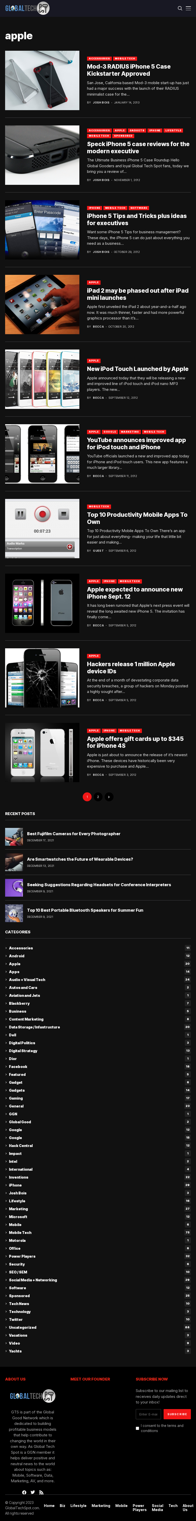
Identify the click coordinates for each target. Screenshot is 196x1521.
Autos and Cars (99, 987)
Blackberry (99, 1003)
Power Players (99, 1256)
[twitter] (33, 1492)
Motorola (99, 1240)
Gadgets (137, 130)
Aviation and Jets (99, 995)
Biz (62, 1506)
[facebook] (24, 1492)
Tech (173, 1506)
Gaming (99, 1098)
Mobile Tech (125, 58)
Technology (99, 1311)
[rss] (41, 1492)
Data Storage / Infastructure (99, 1027)
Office (99, 1248)
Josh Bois (101, 102)
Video (99, 1343)
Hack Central (99, 1145)
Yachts (99, 1351)
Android (99, 956)
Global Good (99, 1122)
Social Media (157, 1508)
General (99, 1106)
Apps (99, 972)
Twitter (99, 1319)
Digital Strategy (99, 1051)
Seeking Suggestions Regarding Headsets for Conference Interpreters (99, 884)
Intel (99, 1161)
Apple (120, 130)
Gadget (99, 1082)
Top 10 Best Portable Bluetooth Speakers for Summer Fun (85, 910)
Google (110, 431)
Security (99, 1264)
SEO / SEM (99, 1272)
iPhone (155, 130)
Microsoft (99, 1217)
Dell (99, 1035)
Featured (99, 1074)
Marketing (130, 431)
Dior (99, 1058)
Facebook (99, 1066)
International (99, 1169)
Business (99, 1011)
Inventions (99, 1177)
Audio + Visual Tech (99, 979)
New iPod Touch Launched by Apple (138, 368)
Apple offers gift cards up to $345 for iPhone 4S (135, 742)
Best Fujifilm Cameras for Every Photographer (73, 833)
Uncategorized (99, 1327)
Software (138, 208)
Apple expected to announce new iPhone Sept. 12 (135, 593)
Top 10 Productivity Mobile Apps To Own (137, 518)
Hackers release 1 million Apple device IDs (131, 668)
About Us (188, 1508)
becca (98, 326)
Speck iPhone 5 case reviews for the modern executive (138, 147)
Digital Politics (99, 1043)
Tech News (99, 1303)
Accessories (99, 58)
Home (49, 1506)
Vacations (99, 1335)
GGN (99, 1114)
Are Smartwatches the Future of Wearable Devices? (80, 859)
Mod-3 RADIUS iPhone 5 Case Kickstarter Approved (129, 70)
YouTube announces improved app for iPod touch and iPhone (136, 443)
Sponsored (123, 135)
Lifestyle (173, 130)
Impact (99, 1153)
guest (98, 550)
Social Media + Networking (99, 1280)
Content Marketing (99, 1019)
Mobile (99, 1224)
